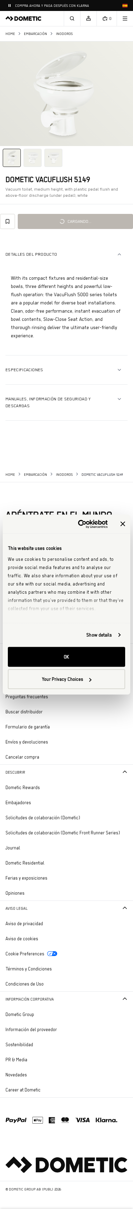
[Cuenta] (88, 18)
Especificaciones (24, 369)
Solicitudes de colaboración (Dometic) (42, 817)
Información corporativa (29, 999)
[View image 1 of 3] (12, 158)
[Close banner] (122, 524)
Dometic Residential (43, 863)
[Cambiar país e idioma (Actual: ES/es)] (125, 5)
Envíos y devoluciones (26, 742)
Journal (12, 847)
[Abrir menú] (125, 18)
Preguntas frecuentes (26, 696)
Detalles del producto (31, 254)
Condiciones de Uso (24, 984)
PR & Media (35, 1059)
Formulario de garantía (27, 726)
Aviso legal (16, 908)
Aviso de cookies (21, 938)
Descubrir (15, 772)
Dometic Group (38, 1014)
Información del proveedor (31, 1029)
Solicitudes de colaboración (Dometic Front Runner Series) (62, 832)
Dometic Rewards (22, 787)
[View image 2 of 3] (33, 158)
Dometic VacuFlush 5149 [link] (102, 474)
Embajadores (18, 802)
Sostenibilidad (19, 1044)
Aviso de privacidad (24, 923)
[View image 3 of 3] (53, 158)
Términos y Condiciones (28, 968)
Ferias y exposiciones (26, 878)
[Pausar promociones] (9, 5)
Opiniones (15, 893)
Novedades (35, 1074)
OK (66, 657)
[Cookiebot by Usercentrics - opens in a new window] (81, 524)
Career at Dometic (41, 1089)
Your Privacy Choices (62, 679)
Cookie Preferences (24, 953)
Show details (99, 635)
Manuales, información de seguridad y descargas (48, 402)
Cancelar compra (22, 757)
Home (10, 34)
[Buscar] (72, 18)
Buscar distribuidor (24, 711)
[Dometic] (23, 18)
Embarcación (35, 34)
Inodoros (64, 34)
